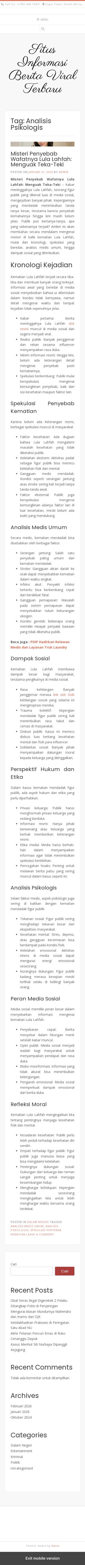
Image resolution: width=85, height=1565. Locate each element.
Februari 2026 (21, 1406)
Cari (14, 1264)
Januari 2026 (20, 1411)
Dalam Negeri (38, 1222)
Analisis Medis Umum (27, 1226)
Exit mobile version (43, 1558)
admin (63, 172)
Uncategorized (22, 1468)
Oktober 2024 (21, 1417)
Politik (15, 1462)
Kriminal (17, 1456)
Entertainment (21, 1451)
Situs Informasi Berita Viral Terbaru (42, 69)
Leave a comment (40, 1234)
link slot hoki (64, 694)
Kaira (55, 1545)
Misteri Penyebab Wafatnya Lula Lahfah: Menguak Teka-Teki (41, 159)
